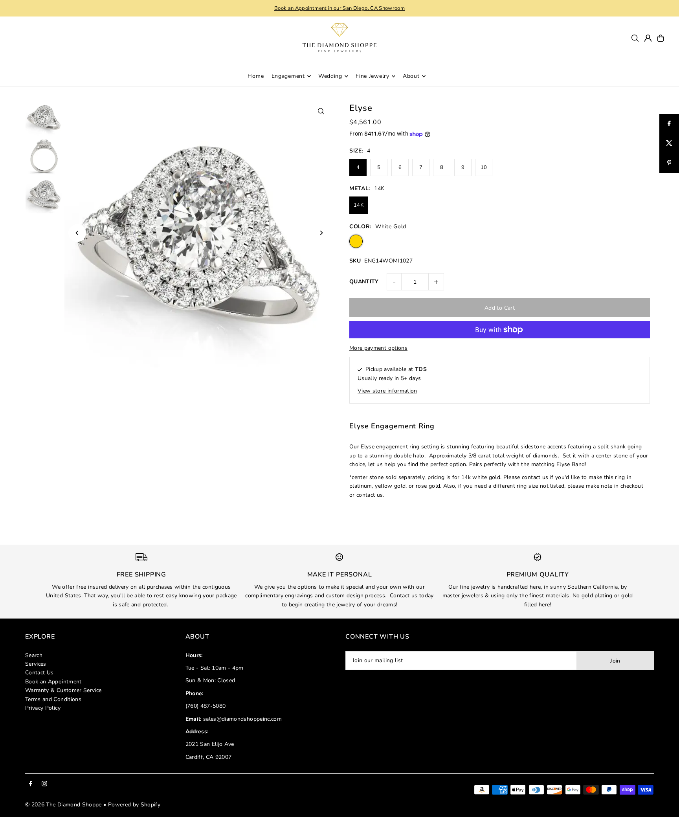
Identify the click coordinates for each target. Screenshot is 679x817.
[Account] (647, 38)
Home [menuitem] (256, 76)
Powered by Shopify (134, 804)
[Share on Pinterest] (669, 163)
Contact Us (39, 672)
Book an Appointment (53, 681)
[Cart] (660, 38)
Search (33, 655)
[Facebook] (30, 784)
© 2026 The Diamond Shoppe (63, 804)
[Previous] (77, 233)
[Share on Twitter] (669, 143)
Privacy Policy (43, 708)
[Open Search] (635, 38)
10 (484, 167)
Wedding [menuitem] (330, 76)
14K (358, 205)
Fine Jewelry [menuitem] (372, 76)
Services (35, 664)
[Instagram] (44, 784)
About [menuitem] (411, 76)
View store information (387, 391)
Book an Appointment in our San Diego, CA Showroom (339, 8)
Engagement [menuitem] (288, 76)
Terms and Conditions (53, 699)
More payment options (378, 348)
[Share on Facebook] (669, 124)
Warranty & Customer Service (63, 690)
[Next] (321, 233)
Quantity (364, 281)
